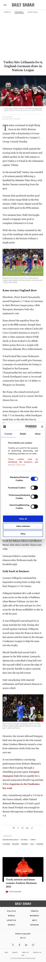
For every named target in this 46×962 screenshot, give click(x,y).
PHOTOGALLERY (15, 892)
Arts (34, 920)
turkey (33, 840)
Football (19, 12)
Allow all (23, 519)
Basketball (33, 12)
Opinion (34, 925)
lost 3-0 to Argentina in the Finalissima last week (23, 784)
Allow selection (23, 526)
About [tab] (38, 434)
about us (25, 952)
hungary (39, 844)
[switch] (34, 488)
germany (24, 844)
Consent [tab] (8, 434)
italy (32, 844)
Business (34, 916)
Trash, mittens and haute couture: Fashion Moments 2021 (21, 883)
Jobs (6, 952)
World (11, 916)
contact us (37, 952)
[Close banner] (42, 427)
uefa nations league (10, 840)
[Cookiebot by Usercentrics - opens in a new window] (27, 426)
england (15, 844)
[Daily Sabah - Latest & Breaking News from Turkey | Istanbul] (23, 4)
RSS (23, 955)
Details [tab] (23, 434)
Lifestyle (11, 920)
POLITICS (11, 911)
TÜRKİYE (34, 911)
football (24, 840)
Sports (7, 12)
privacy (15, 952)
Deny (23, 533)
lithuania (6, 844)
